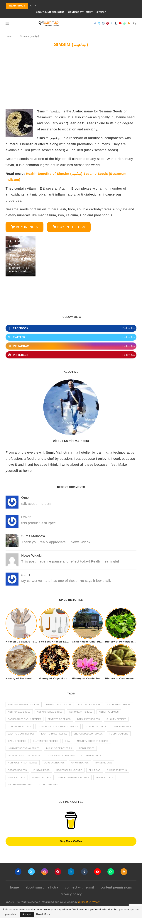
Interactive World (89, 901)
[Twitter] (99, 23)
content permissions (116, 887)
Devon (26, 517)
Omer (25, 497)
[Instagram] (103, 23)
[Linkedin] (112, 23)
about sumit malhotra (50, 12)
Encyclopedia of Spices (88, 734)
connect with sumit (80, 12)
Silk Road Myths (117, 770)
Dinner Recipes (122, 726)
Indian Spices (86, 748)
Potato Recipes (17, 770)
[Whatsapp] (125, 23)
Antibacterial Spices (58, 705)
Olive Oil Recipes (54, 763)
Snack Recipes (16, 777)
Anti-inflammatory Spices (23, 705)
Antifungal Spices (19, 712)
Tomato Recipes (41, 777)
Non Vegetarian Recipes (22, 763)
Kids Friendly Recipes (61, 755)
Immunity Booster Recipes (93, 741)
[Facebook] (95, 23)
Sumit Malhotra (33, 536)
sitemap (101, 12)
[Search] (134, 23)
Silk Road (94, 770)
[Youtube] (120, 23)
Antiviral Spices (109, 712)
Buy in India (27, 227)
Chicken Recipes (116, 719)
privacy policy (71, 894)
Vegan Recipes (104, 777)
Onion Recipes (80, 763)
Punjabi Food (41, 770)
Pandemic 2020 (103, 763)
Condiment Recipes (19, 726)
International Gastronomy (25, 755)
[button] (31, 6)
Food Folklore (118, 734)
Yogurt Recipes (48, 784)
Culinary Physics (95, 726)
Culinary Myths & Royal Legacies (58, 726)
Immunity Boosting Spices (23, 748)
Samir (26, 575)
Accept (26, 914)
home (14, 887)
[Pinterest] (107, 23)
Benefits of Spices (59, 719)
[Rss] (129, 23)
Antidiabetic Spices (119, 705)
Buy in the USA (71, 227)
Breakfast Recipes (88, 719)
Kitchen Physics (91, 755)
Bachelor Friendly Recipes (24, 719)
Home (9, 36)
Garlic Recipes (17, 741)
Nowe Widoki (31, 555)
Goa (67, 741)
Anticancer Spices (89, 705)
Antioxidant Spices (80, 712)
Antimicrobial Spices (49, 712)
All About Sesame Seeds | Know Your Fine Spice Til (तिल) (20, 250)
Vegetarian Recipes (20, 784)
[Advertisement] (71, 80)
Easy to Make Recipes (54, 734)
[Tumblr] (116, 23)
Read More (43, 914)
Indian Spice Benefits (59, 748)
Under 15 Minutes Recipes (73, 777)
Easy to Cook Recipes (21, 734)
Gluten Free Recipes (45, 741)
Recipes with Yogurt (69, 770)
